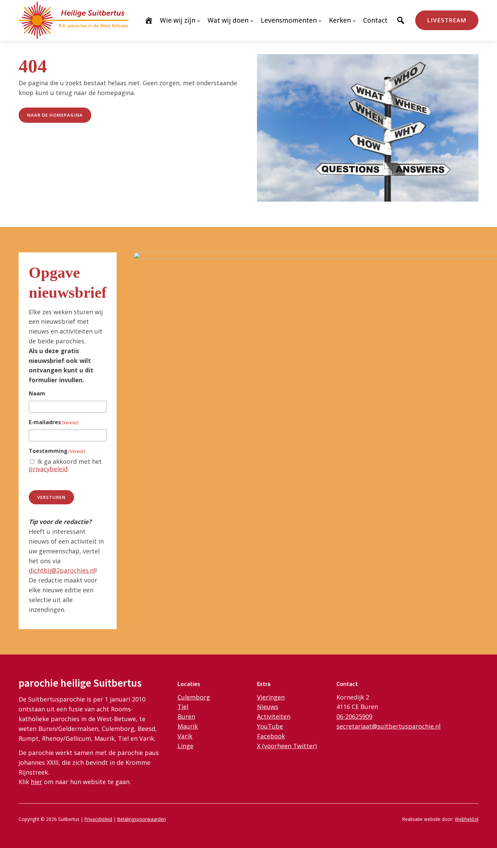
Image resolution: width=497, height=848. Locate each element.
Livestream (447, 20)
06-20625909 (354, 716)
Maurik (188, 726)
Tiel (183, 707)
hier (36, 782)
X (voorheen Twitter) (287, 746)
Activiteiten (273, 716)
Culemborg (194, 697)
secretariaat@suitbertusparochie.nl (388, 726)
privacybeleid (48, 469)
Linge (185, 746)
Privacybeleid (98, 819)
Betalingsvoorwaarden (141, 819)
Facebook (271, 736)
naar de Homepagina (55, 115)
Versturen (51, 497)
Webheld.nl (466, 819)
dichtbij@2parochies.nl (62, 570)
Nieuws (267, 707)
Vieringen (271, 697)
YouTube (270, 726)
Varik (185, 736)
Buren (186, 716)
